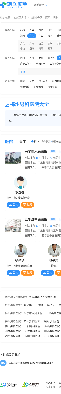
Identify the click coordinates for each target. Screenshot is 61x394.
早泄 (31, 81)
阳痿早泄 (52, 87)
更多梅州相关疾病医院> (43, 297)
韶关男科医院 (51, 321)
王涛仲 (39, 305)
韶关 (41, 43)
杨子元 (51, 305)
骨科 (41, 58)
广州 (31, 43)
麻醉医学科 (26, 63)
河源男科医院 (32, 331)
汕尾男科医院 (13, 331)
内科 (22, 58)
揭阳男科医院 (32, 336)
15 (51, 225)
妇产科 (51, 58)
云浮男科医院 (52, 336)
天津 (31, 30)
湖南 (22, 35)
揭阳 (41, 48)
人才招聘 (50, 387)
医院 (47, 17)
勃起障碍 (24, 87)
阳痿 (22, 81)
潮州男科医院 (13, 336)
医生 (23, 142)
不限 (22, 71)
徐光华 (28, 305)
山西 (50, 30)
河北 (41, 30)
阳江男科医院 (52, 331)
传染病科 (40, 63)
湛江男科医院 (52, 326)
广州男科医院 (32, 321)
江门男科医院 (32, 326)
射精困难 (38, 87)
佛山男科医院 (13, 326)
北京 (22, 30)
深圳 (50, 43)
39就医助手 (20, 17)
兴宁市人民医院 (33, 313)
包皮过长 (43, 81)
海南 (50, 35)
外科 (31, 58)
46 (37, 157)
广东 (31, 35)
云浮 (50, 48)
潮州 (31, 48)
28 (37, 225)
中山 (22, 48)
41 (51, 157)
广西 (41, 35)
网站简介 (50, 383)
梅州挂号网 (35, 17)
